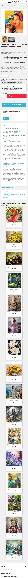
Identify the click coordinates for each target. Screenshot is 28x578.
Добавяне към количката (17, 96)
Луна (4, 187)
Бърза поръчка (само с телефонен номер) (13, 105)
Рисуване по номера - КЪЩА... (14, 511)
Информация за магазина (9, 576)
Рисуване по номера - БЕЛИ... (14, 355)
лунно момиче (9, 187)
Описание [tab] (7, 125)
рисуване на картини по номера (13, 163)
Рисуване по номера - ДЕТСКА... (14, 311)
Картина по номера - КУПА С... (14, 378)
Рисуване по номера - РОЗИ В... (14, 267)
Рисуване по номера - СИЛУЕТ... (14, 333)
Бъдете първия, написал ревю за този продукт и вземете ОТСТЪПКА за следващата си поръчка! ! (14, 196)
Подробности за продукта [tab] (11, 128)
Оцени (6, 118)
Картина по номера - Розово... (14, 222)
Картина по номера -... (14, 244)
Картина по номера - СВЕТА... (14, 489)
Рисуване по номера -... (14, 289)
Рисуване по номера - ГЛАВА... (14, 444)
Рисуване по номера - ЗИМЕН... (14, 555)
